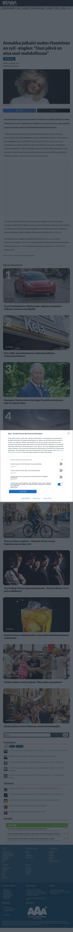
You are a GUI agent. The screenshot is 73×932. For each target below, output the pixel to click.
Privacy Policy (47, 498)
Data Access (36, 498)
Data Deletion (26, 498)
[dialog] (36, 466)
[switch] (60, 464)
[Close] (69, 434)
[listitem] (36, 460)
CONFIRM (22, 491)
